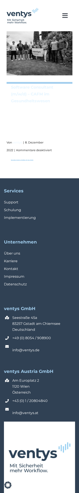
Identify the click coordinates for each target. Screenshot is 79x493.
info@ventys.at (25, 413)
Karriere (11, 261)
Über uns (12, 253)
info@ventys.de (26, 350)
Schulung (12, 210)
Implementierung (20, 218)
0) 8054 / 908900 (36, 338)
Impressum (14, 276)
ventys (17, 142)
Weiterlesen (42, 159)
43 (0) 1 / (21, 401)
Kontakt (11, 269)
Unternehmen (20, 242)
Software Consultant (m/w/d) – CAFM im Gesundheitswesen (32, 94)
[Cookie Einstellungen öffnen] (7, 487)
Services (13, 190)
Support (11, 202)
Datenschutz (15, 284)
